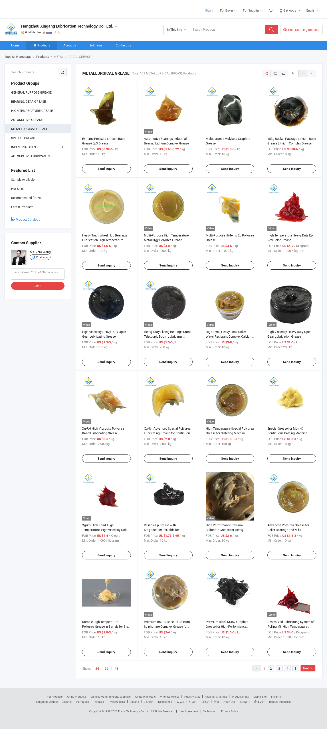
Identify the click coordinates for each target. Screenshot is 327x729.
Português (82, 701)
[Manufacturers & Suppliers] (33, 9)
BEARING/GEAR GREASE (28, 101)
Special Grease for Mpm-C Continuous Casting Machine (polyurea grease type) (287, 433)
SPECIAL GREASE (23, 138)
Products (43, 45)
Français (98, 701)
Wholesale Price (169, 696)
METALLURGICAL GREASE (29, 129)
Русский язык (117, 701)
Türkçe (243, 701)
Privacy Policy (229, 711)
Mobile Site (259, 696)
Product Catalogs (28, 219)
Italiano (134, 701)
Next (306, 668)
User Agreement (188, 711)
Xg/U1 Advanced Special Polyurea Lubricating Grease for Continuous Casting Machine (168, 433)
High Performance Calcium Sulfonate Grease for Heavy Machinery (225, 530)
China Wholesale (145, 696)
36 (107, 668)
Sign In (209, 10)
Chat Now (42, 257)
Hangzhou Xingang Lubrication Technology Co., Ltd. (67, 26)
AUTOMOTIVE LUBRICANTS (30, 156)
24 (97, 668)
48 (116, 668)
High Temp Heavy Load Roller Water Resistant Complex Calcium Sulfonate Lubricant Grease (229, 336)
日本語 (205, 701)
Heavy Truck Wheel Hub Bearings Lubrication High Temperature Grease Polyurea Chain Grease (104, 240)
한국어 (193, 701)
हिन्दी (216, 701)
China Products (76, 696)
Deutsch (148, 701)
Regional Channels (216, 696)
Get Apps (290, 10)
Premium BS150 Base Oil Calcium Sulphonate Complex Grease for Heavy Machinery (167, 626)
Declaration (209, 711)
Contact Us (123, 45)
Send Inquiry (106, 168)
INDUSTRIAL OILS (23, 147)
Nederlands (165, 701)
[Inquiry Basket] (271, 10)
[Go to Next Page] (311, 73)
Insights (276, 696)
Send (37, 286)
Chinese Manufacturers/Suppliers (111, 696)
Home (15, 45)
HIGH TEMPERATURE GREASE (32, 110)
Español (67, 701)
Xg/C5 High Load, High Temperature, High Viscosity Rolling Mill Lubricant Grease (106, 530)
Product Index (240, 696)
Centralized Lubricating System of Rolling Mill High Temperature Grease (290, 626)
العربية (180, 701)
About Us (69, 45)
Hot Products (54, 696)
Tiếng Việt (258, 701)
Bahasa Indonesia (280, 701)
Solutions (95, 45)
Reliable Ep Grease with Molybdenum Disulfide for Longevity (161, 530)
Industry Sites (192, 696)
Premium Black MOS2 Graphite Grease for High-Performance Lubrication (227, 626)
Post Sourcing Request (303, 30)
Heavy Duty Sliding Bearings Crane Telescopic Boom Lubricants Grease (167, 336)
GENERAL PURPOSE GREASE (31, 92)
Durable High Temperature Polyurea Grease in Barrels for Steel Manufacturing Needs (106, 626)
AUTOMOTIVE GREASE (27, 120)
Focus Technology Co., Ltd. (134, 711)
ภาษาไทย (229, 701)
